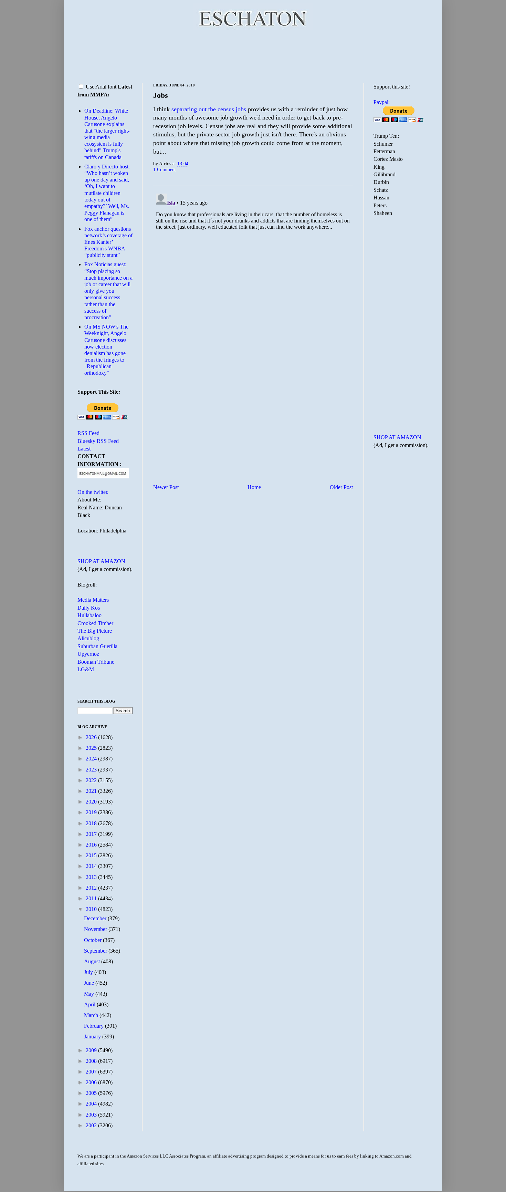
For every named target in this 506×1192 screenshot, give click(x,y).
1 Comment (164, 169)
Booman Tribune (95, 662)
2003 (92, 1115)
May (89, 994)
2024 (92, 758)
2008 (92, 1061)
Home (254, 487)
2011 (92, 898)
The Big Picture (94, 631)
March (91, 1015)
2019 (92, 812)
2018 (92, 823)
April (90, 1004)
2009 (92, 1050)
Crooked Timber (95, 623)
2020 (92, 802)
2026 (92, 737)
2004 (92, 1104)
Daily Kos (88, 608)
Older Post (341, 487)
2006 (92, 1082)
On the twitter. (92, 492)
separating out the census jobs (209, 109)
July (89, 972)
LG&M (85, 669)
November (96, 929)
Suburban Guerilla (97, 646)
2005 (92, 1093)
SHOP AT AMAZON (101, 561)
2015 (92, 855)
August (92, 961)
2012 (92, 888)
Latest (84, 449)
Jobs (160, 95)
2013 (92, 877)
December (96, 918)
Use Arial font (101, 87)
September (96, 951)
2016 (92, 845)
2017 (92, 834)
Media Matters (93, 600)
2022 (92, 780)
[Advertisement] (253, 55)
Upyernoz (88, 654)
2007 (92, 1072)
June (89, 983)
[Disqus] (253, 277)
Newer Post (166, 487)
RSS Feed (88, 433)
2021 (92, 791)
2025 (92, 748)
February (94, 1026)
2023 (92, 770)
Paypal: (381, 102)
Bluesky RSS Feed (98, 441)
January (93, 1036)
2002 (92, 1125)
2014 (92, 866)
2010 (92, 909)
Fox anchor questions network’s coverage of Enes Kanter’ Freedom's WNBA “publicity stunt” (108, 242)
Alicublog (88, 638)
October (93, 940)
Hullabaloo (89, 615)
